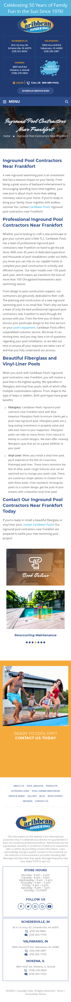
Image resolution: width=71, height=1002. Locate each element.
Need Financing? (51, 68)
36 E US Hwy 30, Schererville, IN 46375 (36, 927)
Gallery (32, 796)
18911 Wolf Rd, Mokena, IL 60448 (35, 966)
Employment (55, 796)
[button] (27, 642)
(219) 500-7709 (37, 934)
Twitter (28, 906)
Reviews (27, 801)
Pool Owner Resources (46, 791)
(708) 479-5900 (19, 73)
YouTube (49, 906)
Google (42, 906)
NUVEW (10, 990)
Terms (60, 990)
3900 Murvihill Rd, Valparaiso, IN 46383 (35, 947)
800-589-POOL (50, 82)
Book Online (35, 575)
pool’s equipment (24, 327)
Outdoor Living (20, 791)
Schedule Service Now (35, 91)
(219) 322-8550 (19, 51)
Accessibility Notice (35, 994)
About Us (18, 786)
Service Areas (17, 796)
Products (52, 786)
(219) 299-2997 (51, 51)
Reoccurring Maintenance (36, 635)
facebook (21, 906)
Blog (42, 796)
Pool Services (35, 786)
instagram (35, 906)
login (20, 82)
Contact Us (41, 801)
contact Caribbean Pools (38, 524)
